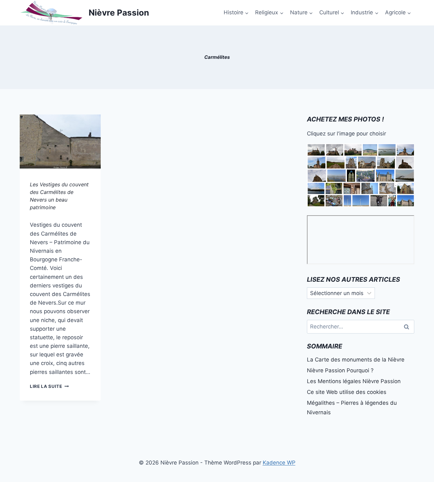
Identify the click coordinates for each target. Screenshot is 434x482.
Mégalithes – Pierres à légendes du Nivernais (352, 408)
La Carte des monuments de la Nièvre (355, 359)
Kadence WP (279, 462)
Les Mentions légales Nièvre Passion (354, 381)
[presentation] (60, 141)
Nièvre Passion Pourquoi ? (340, 370)
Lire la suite (49, 386)
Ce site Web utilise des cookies (346, 392)
